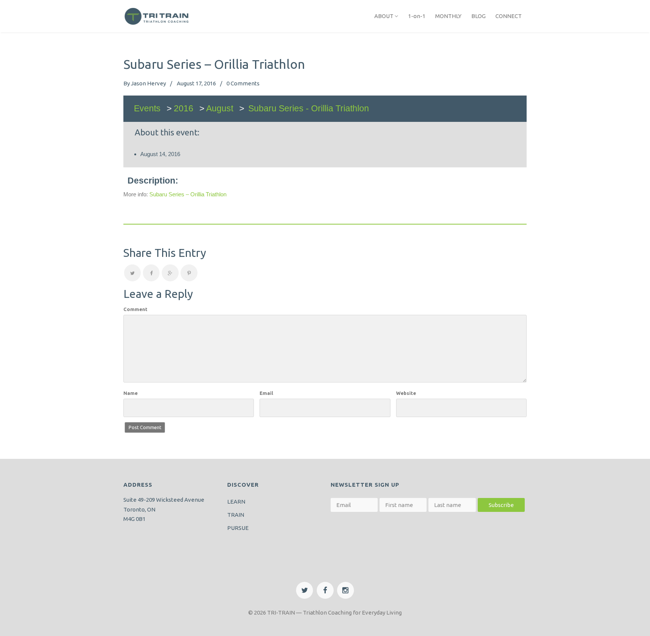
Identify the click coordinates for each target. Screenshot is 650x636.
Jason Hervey (148, 83)
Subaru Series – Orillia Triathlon (187, 194)
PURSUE (238, 528)
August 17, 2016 (196, 83)
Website (406, 393)
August (219, 108)
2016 (183, 108)
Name (130, 393)
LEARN (236, 501)
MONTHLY (448, 16)
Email (266, 393)
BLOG (478, 16)
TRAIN (235, 515)
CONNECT (508, 16)
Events (147, 108)
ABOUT (383, 16)
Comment (135, 309)
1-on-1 (416, 16)
